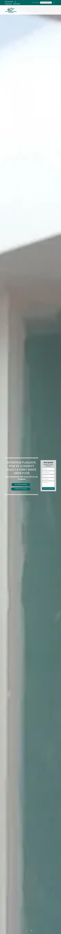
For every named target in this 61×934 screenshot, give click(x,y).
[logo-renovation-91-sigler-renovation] (11, 10)
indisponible (9, 1)
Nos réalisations (21, 484)
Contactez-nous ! (20, 489)
